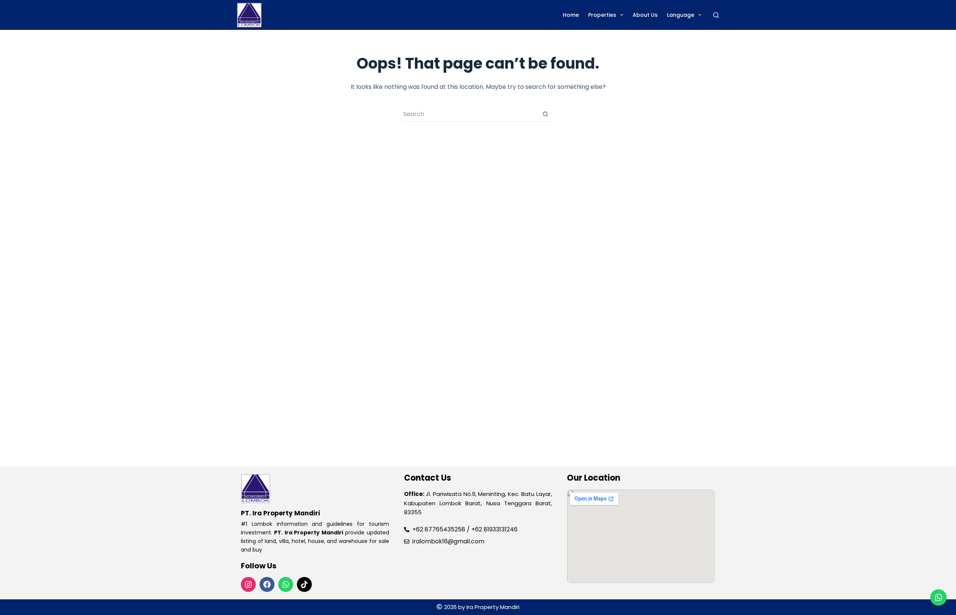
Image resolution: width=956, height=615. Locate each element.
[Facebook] (267, 584)
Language (680, 15)
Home (571, 15)
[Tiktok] (304, 584)
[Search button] (545, 114)
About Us (645, 15)
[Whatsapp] (285, 584)
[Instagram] (248, 584)
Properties (602, 15)
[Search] (716, 15)
